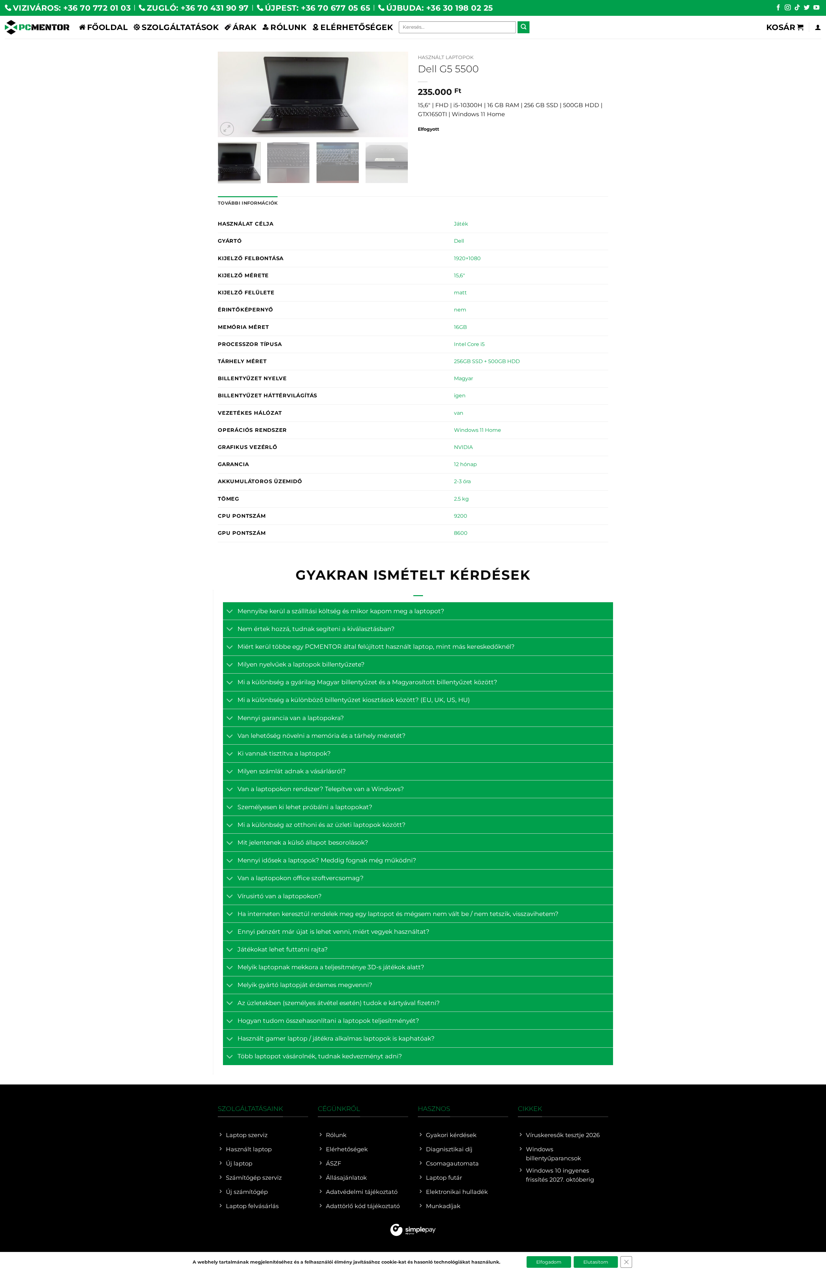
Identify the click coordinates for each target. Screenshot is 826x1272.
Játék (461, 224)
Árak (245, 27)
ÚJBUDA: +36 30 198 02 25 (439, 8)
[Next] (396, 94)
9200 (460, 516)
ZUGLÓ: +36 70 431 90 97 (198, 8)
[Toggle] (230, 611)
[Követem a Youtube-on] (816, 8)
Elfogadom (548, 1262)
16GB (460, 327)
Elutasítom (595, 1262)
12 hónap (465, 464)
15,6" (459, 275)
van (458, 413)
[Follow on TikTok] (797, 8)
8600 (461, 533)
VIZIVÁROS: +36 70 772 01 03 (72, 8)
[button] (785, 27)
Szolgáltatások (180, 27)
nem (460, 310)
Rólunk (288, 27)
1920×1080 (467, 258)
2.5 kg (461, 499)
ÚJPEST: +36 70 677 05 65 (317, 8)
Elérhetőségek (356, 27)
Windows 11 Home (477, 430)
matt (460, 293)
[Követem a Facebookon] (778, 8)
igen (460, 395)
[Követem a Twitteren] (807, 8)
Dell (459, 241)
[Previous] (230, 94)
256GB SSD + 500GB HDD (487, 361)
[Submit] (523, 27)
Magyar (463, 378)
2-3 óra (462, 481)
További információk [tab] (247, 203)
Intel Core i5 (469, 344)
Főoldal (107, 27)
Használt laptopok (446, 57)
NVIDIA (463, 447)
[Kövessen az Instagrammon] (788, 8)
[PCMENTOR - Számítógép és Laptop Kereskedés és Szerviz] (37, 27)
